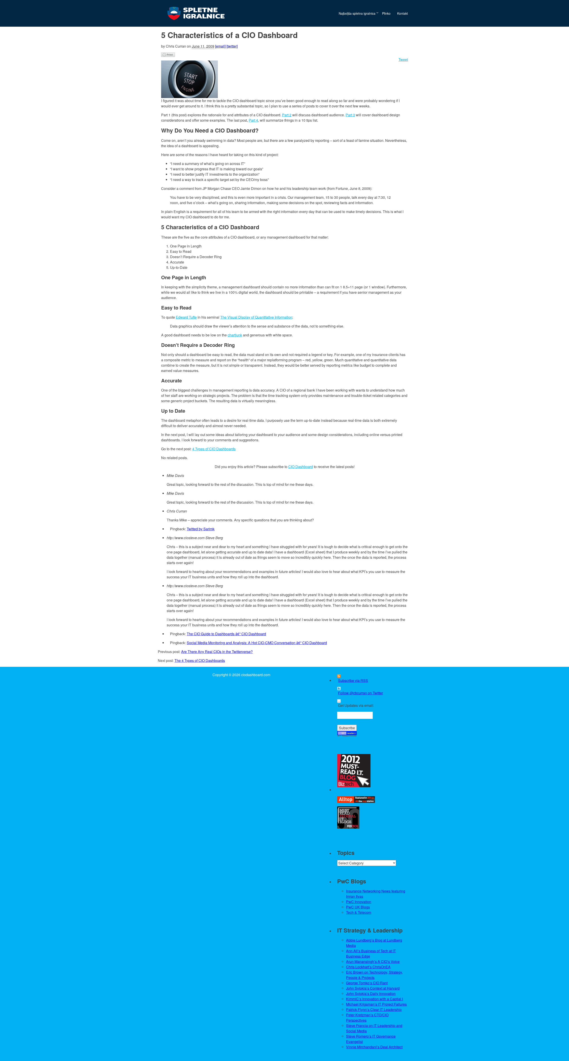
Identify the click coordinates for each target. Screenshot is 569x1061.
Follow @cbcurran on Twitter (360, 692)
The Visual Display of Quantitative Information (256, 317)
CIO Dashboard (300, 466)
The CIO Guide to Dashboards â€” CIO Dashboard (226, 633)
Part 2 (286, 114)
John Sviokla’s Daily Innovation (371, 993)
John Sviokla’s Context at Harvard (373, 988)
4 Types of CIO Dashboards (214, 448)
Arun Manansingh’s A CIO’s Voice (373, 961)
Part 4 (253, 120)
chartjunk (235, 335)
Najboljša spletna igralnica (357, 13)
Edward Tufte (186, 317)
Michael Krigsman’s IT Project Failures (376, 1004)
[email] (220, 46)
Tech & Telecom (358, 912)
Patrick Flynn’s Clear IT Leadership (374, 1009)
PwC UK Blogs (358, 907)
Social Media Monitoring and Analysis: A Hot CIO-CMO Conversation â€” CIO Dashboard (257, 642)
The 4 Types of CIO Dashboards (199, 660)
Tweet (403, 59)
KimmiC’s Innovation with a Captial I (374, 998)
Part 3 (350, 114)
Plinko (386, 13)
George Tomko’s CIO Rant (367, 982)
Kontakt (402, 13)
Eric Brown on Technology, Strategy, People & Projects (374, 975)
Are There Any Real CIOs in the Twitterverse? (217, 651)
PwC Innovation (358, 901)
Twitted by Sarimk (200, 528)
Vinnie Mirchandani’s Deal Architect (374, 1046)
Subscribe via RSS (353, 680)
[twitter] (232, 46)
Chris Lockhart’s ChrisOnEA (368, 966)
